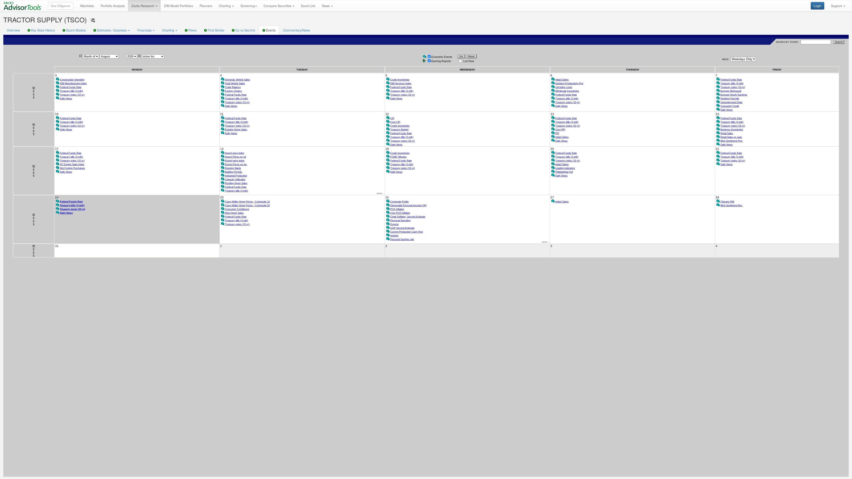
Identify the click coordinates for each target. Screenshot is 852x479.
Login (817, 6)
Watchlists (87, 6)
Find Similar (215, 30)
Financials (144, 30)
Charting (225, 6)
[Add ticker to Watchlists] (93, 20)
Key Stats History (42, 30)
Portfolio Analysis (113, 6)
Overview (13, 30)
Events (270, 30)
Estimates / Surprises (112, 30)
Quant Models (75, 30)
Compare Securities (278, 6)
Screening (248, 6)
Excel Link (308, 6)
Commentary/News (296, 30)
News (326, 6)
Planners (206, 6)
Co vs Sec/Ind (245, 30)
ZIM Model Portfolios (178, 6)
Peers (192, 30)
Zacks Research (143, 6)
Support (837, 6)
